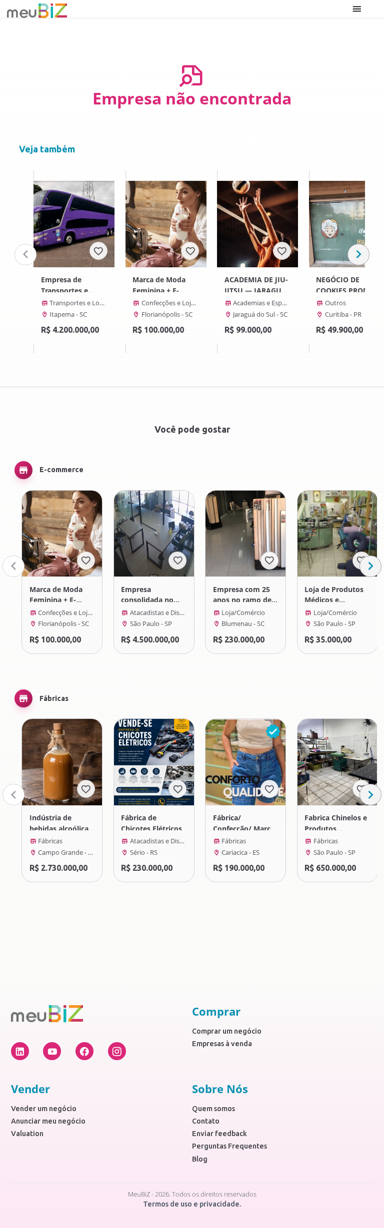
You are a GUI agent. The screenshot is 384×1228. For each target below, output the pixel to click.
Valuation (27, 1134)
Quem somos (213, 1109)
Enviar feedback (219, 1134)
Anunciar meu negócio (48, 1121)
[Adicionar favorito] (99, 251)
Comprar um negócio (227, 1031)
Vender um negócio (43, 1109)
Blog (200, 1159)
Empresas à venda (222, 1044)
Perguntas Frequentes (229, 1146)
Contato (206, 1121)
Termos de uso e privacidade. (192, 1204)
